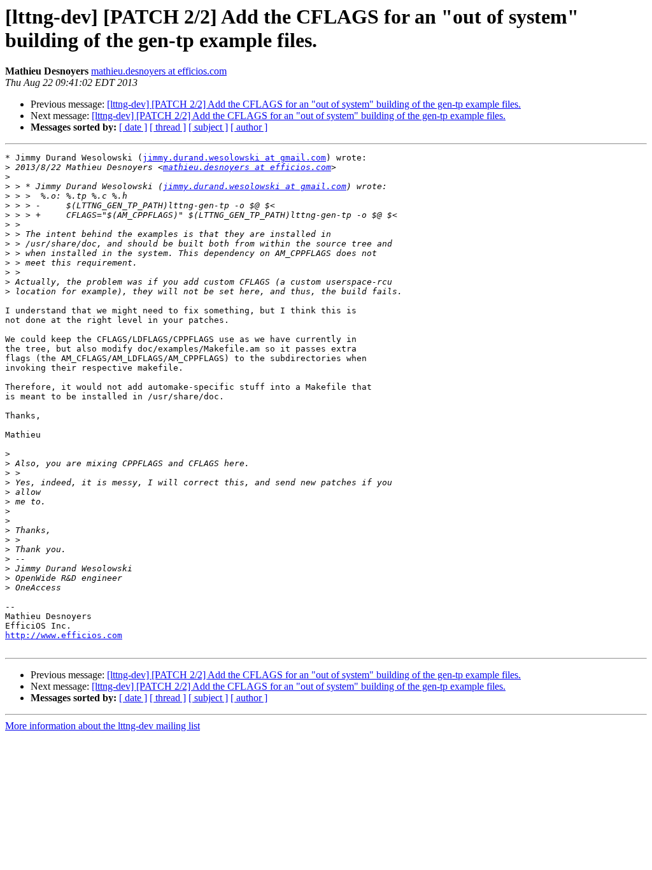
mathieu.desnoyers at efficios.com (159, 71)
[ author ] (248, 127)
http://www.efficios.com (63, 635)
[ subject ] (208, 127)
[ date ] (133, 127)
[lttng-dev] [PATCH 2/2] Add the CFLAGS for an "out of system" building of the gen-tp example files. (314, 104)
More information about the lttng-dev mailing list (102, 725)
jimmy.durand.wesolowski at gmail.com (234, 157)
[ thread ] (168, 127)
